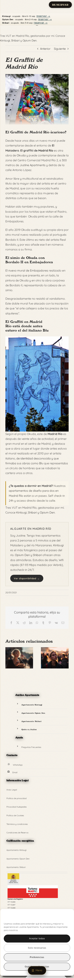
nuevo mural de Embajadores (28, 270)
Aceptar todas (37, 938)
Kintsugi (5, 40)
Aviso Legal (11, 789)
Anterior (45, 48)
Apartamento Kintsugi (31, 705)
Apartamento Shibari (31, 721)
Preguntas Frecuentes (31, 747)
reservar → (43, 16)
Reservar (60, 4)
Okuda (21, 155)
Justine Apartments (32, 165)
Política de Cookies (15, 815)
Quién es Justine (29, 729)
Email (14, 772)
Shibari (15, 40)
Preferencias (37, 957)
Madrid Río (45, 150)
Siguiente (60, 48)
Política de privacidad (16, 798)
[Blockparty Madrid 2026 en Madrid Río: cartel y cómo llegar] (55, 649)
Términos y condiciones (17, 824)
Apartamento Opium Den (33, 713)
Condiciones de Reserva (17, 832)
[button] (65, 916)
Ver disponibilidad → (27, 578)
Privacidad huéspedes (16, 807)
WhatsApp (18, 765)
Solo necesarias (37, 948)
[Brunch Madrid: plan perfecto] (19, 649)
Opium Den (30, 40)
